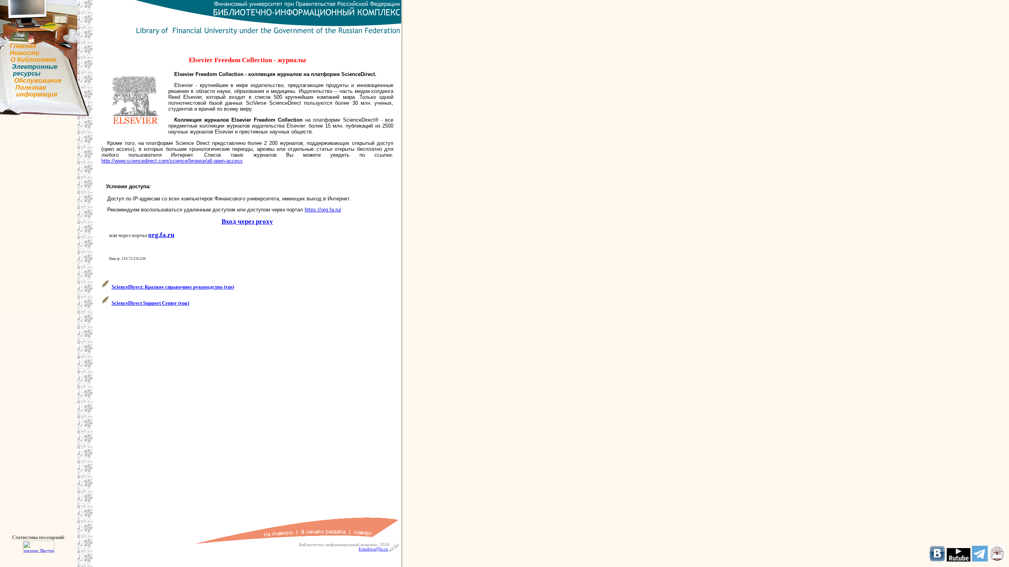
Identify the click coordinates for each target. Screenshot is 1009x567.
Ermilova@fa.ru (373, 549)
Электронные (35, 66)
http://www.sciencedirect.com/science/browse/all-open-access (172, 161)
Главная (23, 46)
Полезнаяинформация (36, 91)
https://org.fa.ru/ (323, 210)
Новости (24, 53)
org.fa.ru (161, 235)
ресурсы (27, 73)
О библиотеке (33, 59)
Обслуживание (37, 80)
